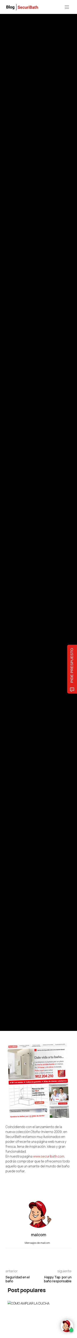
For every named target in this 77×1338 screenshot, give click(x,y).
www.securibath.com (48, 1156)
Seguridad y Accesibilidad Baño (23, 500)
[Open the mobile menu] (66, 7)
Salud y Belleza (51, 500)
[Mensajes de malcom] (10, 544)
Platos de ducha (15, 494)
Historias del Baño (39, 487)
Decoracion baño (46, 494)
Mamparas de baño (16, 487)
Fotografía (56, 487)
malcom (24, 545)
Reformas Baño (42, 497)
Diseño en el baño (36, 503)
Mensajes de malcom (38, 1243)
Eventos (27, 497)
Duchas (30, 494)
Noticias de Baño (15, 503)
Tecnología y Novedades (40, 491)
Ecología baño (14, 497)
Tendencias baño (15, 491)
